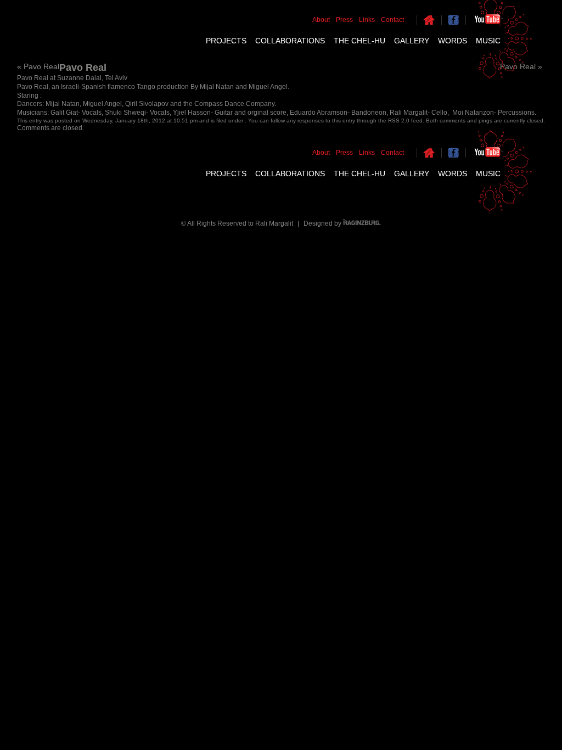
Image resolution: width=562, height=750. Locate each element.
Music (488, 40)
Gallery (411, 40)
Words (452, 40)
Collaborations (290, 40)
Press (344, 20)
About (321, 20)
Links (367, 20)
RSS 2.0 (398, 120)
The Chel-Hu (359, 40)
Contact (392, 20)
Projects (226, 40)
